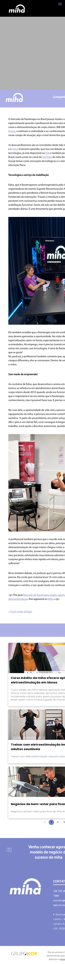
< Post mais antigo (20, 611)
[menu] (60, 4)
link (48, 153)
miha (15, 149)
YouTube (47, 157)
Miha (51, 599)
